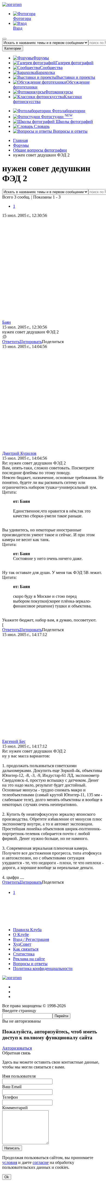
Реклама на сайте (29, 958)
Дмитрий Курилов (19, 453)
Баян (6, 322)
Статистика (24, 954)
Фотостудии (56, 116)
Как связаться (25, 949)
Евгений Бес (14, 741)
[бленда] (53, 920)
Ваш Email (11, 1086)
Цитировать (31, 341)
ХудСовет (22, 944)
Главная (20, 140)
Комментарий (15, 1107)
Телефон (10, 1097)
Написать (12, 1148)
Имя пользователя (19, 1076)
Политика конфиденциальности (43, 968)
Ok (6, 1177)
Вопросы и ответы (70, 131)
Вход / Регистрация (31, 939)
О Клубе (21, 934)
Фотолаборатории (68, 110)
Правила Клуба (27, 929)
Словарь (41, 126)
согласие (41, 1162)
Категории (12, 48)
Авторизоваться (17, 1048)
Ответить (11, 341)
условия (9, 1162)
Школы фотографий (74, 121)
